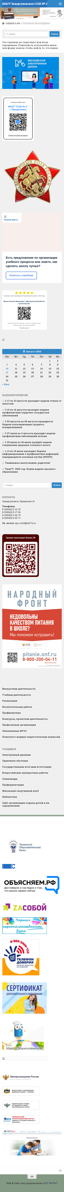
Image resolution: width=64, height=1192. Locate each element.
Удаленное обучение (15, 760)
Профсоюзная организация (19, 724)
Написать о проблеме (21, 275)
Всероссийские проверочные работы (25, 772)
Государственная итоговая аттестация (26, 766)
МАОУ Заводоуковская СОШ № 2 (24, 3)
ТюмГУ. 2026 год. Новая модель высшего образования (29, 470)
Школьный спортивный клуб (20, 790)
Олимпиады (10, 778)
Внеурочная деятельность (19, 688)
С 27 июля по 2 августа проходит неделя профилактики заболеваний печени (28, 435)
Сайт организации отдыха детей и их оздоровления (25, 804)
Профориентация (13, 784)
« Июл (5, 384)
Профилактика (11, 712)
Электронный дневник (16, 754)
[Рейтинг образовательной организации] (3, 339)
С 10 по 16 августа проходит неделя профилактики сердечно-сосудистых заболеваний (25, 412)
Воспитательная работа (17, 706)
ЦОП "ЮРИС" (50, 1183)
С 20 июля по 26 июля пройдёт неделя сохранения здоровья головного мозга (27, 444)
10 (7, 368)
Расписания (9, 700)
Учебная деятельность (16, 694)
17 (7, 372)
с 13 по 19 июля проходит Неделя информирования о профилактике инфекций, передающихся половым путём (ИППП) (30, 454)
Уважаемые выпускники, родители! (27, 462)
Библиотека (9, 796)
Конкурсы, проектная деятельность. (25, 718)
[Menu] (60, 3)
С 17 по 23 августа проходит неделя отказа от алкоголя (31, 402)
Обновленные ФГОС (14, 730)
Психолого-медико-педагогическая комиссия (31, 736)
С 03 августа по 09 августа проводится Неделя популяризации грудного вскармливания (27, 424)
